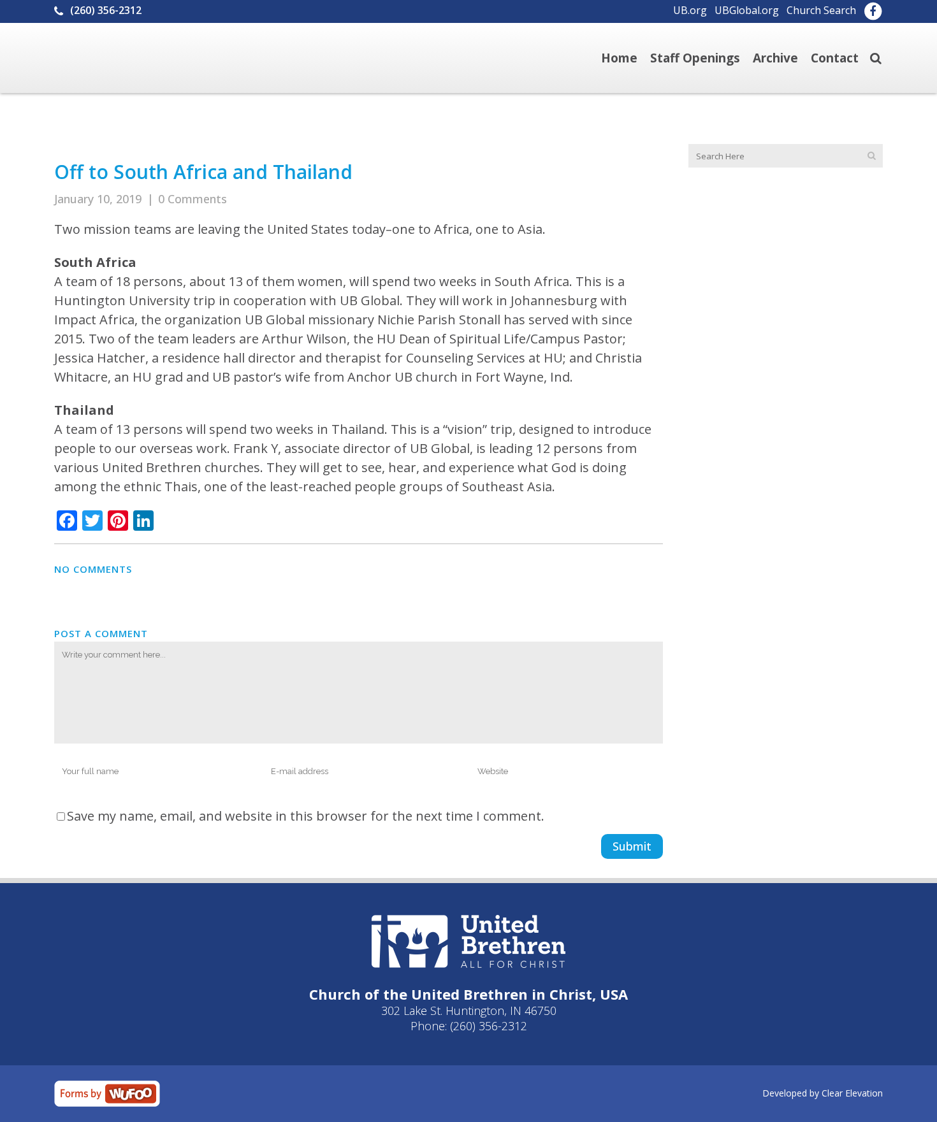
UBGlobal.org (747, 10)
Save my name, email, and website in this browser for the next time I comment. (305, 815)
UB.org (690, 10)
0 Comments (192, 198)
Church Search (821, 10)
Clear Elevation (852, 1093)
